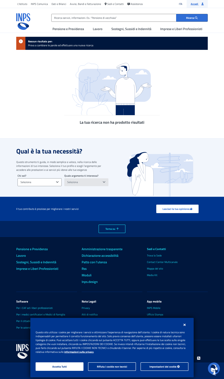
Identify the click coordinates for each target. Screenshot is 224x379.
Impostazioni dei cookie (163, 367)
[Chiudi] (184, 324)
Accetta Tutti (59, 367)
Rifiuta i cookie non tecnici (112, 367)
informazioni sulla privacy (79, 352)
